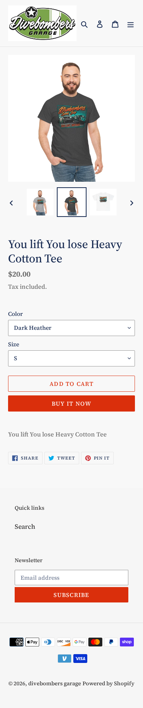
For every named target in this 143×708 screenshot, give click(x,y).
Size (13, 344)
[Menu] (130, 23)
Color (15, 314)
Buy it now (72, 403)
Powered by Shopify (108, 683)
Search (25, 526)
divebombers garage (54, 683)
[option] (40, 202)
